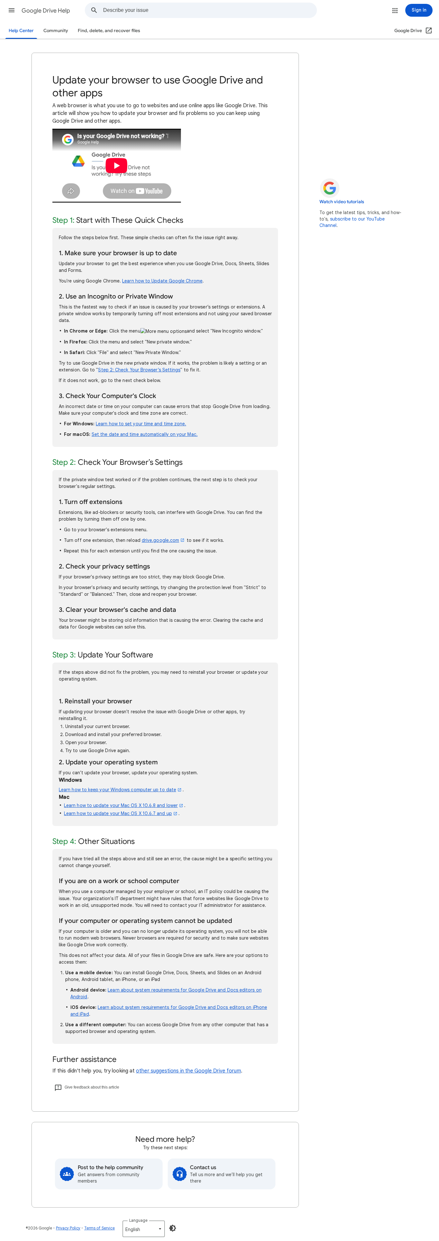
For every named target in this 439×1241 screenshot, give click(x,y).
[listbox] (143, 1228)
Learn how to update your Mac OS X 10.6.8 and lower (121, 805)
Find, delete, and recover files (109, 30)
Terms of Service (99, 1228)
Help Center (21, 30)
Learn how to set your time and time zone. (141, 424)
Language (138, 1220)
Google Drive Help (46, 10)
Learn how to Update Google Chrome (162, 281)
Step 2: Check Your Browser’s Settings (139, 370)
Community (55, 30)
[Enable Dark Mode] (172, 1228)
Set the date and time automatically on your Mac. (145, 434)
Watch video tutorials (341, 201)
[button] (11, 10)
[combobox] (210, 10)
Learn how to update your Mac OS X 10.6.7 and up (118, 813)
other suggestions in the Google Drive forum (188, 1071)
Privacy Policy (68, 1228)
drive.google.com (160, 540)
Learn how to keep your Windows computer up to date (117, 790)
